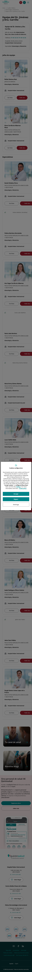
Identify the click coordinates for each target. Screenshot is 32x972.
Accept (16, 494)
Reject (16, 499)
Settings (16, 504)
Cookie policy (23, 488)
